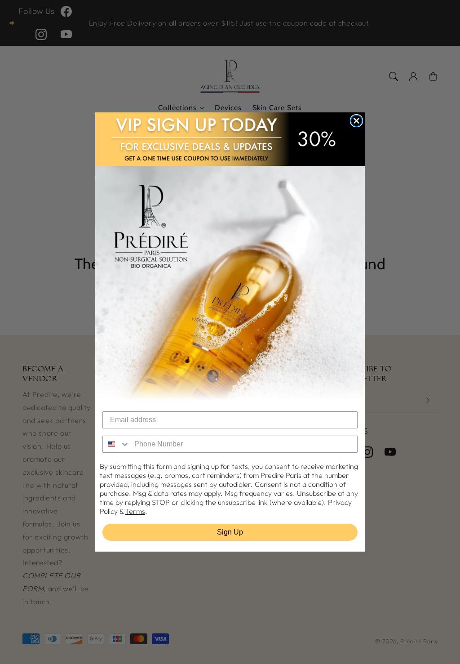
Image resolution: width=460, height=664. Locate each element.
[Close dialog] (356, 120)
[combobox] (116, 444)
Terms (135, 511)
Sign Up (230, 532)
